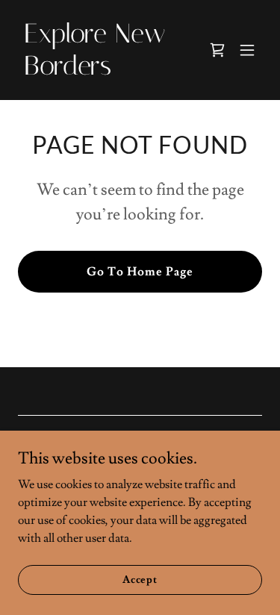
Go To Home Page (140, 271)
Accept (140, 579)
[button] (247, 50)
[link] (103, 70)
